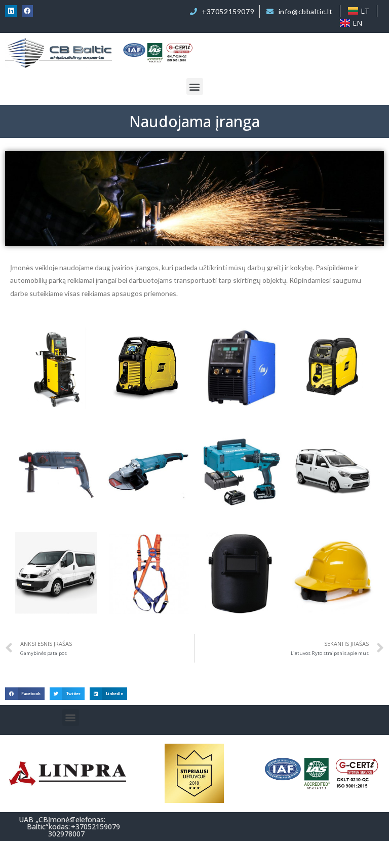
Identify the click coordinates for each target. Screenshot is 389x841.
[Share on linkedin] (11, 11)
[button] (194, 86)
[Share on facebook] (27, 11)
